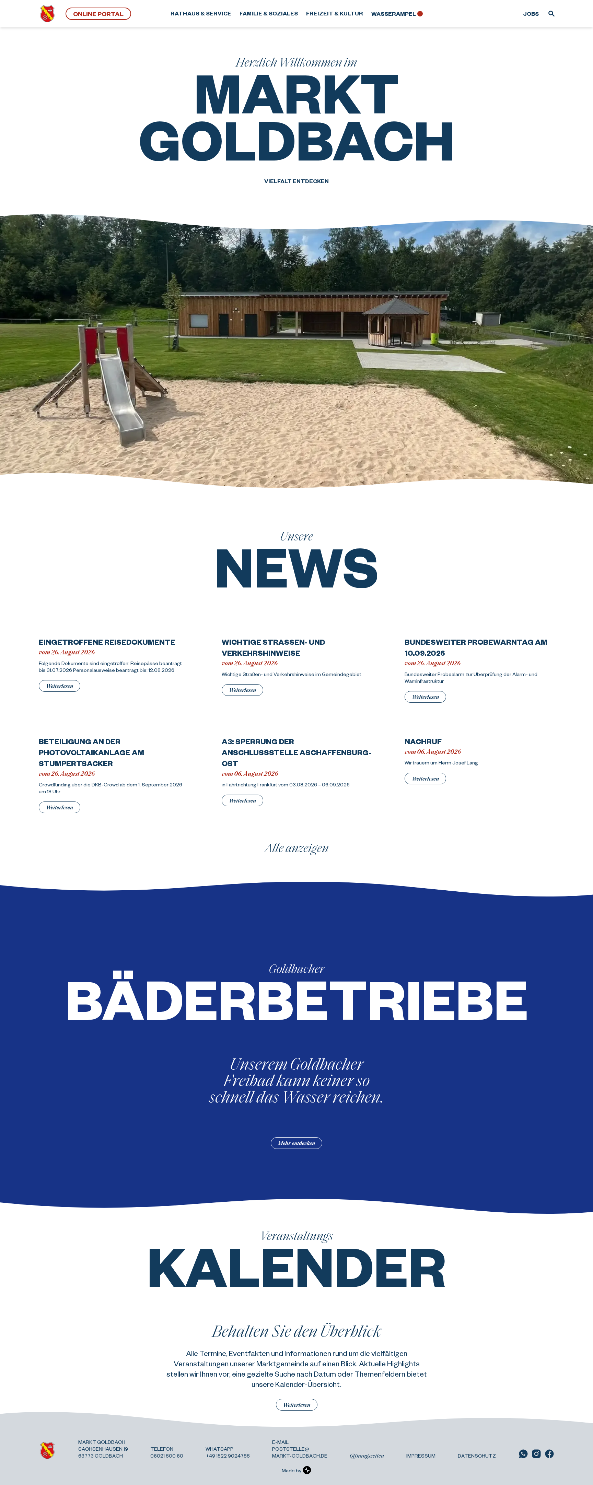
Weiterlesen (59, 685)
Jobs (531, 13)
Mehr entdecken (296, 1143)
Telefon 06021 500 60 (166, 1452)
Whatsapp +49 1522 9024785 (228, 1452)
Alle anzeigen (296, 847)
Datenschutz (477, 1455)
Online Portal (98, 13)
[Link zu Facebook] (549, 1454)
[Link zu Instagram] (536, 1454)
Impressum (420, 1455)
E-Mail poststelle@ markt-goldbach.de (299, 1449)
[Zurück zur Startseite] (47, 13)
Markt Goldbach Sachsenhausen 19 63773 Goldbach (103, 1449)
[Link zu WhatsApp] (523, 1454)
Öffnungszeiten (367, 1455)
